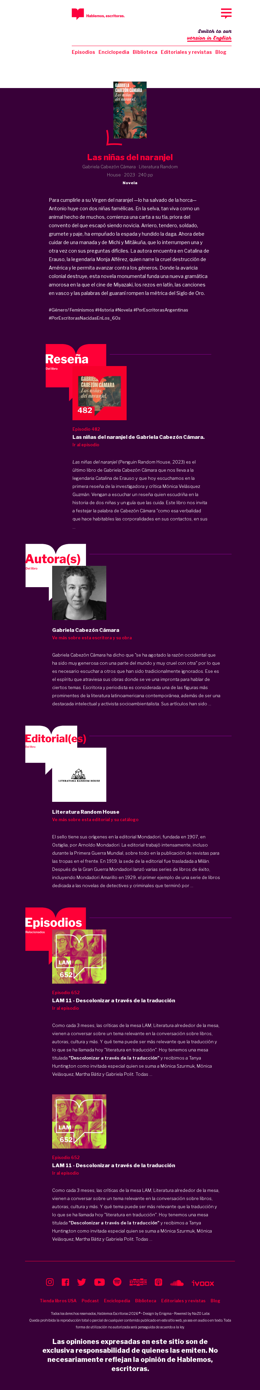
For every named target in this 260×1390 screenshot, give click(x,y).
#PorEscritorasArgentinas (160, 310)
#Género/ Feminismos (71, 310)
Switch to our (209, 34)
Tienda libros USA (58, 1300)
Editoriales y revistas (186, 52)
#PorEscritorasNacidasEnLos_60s (85, 318)
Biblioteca (145, 52)
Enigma (165, 1313)
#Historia (104, 310)
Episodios (83, 52)
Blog (220, 52)
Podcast (90, 1300)
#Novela (123, 310)
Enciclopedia (114, 52)
